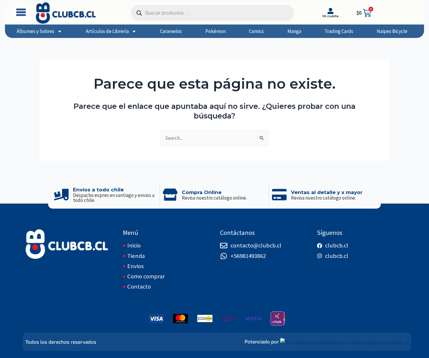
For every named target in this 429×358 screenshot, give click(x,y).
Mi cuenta (330, 16)
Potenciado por (262, 341)
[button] (20, 13)
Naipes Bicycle (392, 31)
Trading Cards (339, 31)
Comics (256, 31)
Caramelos (171, 31)
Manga (294, 31)
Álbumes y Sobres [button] (35, 31)
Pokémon (215, 31)
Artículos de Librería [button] (107, 31)
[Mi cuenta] (330, 11)
